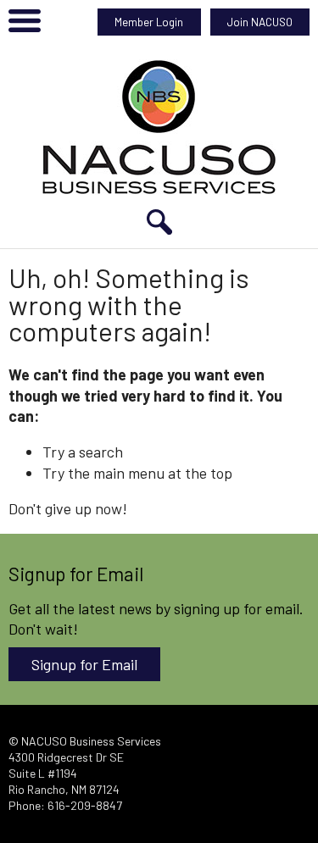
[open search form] (159, 222)
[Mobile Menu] (24, 24)
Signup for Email (84, 664)
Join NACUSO (260, 21)
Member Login (148, 21)
